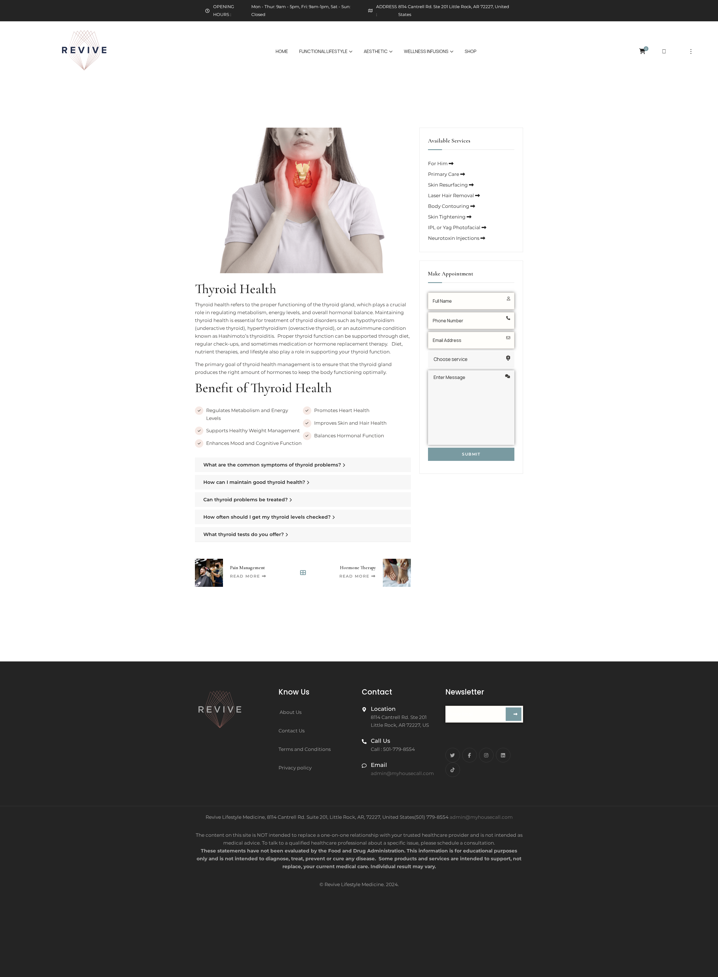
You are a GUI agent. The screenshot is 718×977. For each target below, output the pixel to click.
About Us (291, 712)
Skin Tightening (447, 217)
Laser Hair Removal (451, 195)
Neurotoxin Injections (454, 238)
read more (245, 576)
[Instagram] (486, 755)
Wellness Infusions (426, 51)
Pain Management (247, 568)
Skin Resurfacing (448, 185)
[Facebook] (469, 755)
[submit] (513, 714)
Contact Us (292, 731)
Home (282, 51)
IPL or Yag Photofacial (455, 227)
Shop (471, 51)
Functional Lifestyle (323, 51)
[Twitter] (452, 755)
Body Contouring (449, 206)
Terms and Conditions (305, 749)
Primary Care (444, 174)
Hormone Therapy (358, 568)
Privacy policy (295, 768)
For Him (438, 163)
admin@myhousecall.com (481, 817)
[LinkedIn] (503, 755)
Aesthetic (376, 51)
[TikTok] (452, 769)
